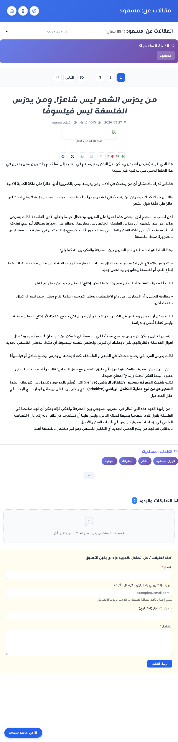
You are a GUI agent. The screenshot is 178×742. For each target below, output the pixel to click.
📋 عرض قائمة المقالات (23, 733)
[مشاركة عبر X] (73, 156)
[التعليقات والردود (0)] (101, 156)
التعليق (166, 626)
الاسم (167, 567)
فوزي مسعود (60, 122)
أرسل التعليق (160, 663)
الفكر (144, 461)
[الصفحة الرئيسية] (11, 11)
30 (82, 77)
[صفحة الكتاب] (23, 11)
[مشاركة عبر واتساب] (82, 156)
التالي (69, 77)
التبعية (109, 461)
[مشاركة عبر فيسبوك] (63, 156)
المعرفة (128, 461)
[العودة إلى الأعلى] (89, 475)
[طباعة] (92, 156)
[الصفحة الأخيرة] (57, 77)
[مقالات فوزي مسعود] (34, 11)
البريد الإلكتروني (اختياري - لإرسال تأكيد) (134, 592)
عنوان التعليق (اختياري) (155, 608)
